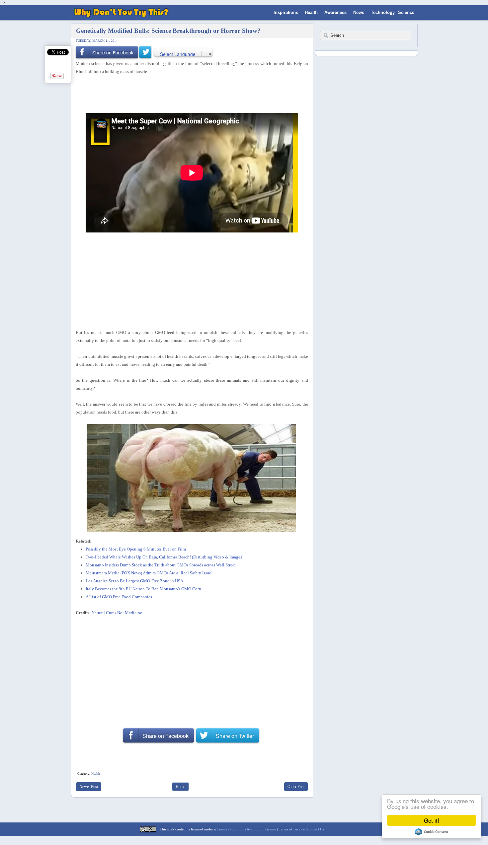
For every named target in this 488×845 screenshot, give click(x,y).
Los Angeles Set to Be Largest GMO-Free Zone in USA (134, 580)
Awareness (335, 12)
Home (180, 786)
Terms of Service (292, 829)
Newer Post (88, 786)
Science (406, 12)
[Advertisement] (189, 93)
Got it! (431, 820)
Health (311, 12)
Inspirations (286, 12)
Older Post (295, 786)
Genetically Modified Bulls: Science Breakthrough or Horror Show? (168, 30)
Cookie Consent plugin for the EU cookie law (431, 831)
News (358, 12)
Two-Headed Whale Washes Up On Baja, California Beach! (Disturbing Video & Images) (164, 556)
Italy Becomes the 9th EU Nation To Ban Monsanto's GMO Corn (143, 588)
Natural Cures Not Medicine (117, 612)
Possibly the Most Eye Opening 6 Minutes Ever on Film (136, 549)
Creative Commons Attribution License (246, 829)
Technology (383, 12)
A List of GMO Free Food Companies (119, 596)
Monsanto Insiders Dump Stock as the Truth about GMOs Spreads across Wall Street (161, 564)
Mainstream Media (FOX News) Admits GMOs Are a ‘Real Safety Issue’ (149, 572)
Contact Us (315, 829)
